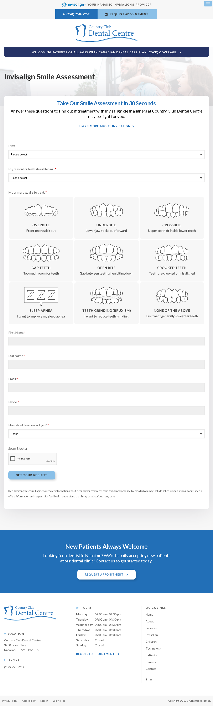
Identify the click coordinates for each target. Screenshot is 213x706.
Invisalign (152, 635)
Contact (151, 668)
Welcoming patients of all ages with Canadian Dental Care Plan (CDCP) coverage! (104, 52)
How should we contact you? (28, 425)
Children (151, 641)
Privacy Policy (9, 700)
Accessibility (29, 700)
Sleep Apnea (41, 303)
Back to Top (59, 700)
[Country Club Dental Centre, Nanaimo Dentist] (30, 624)
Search (44, 700)
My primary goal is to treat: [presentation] (27, 192)
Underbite (106, 218)
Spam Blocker (17, 448)
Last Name (16, 356)
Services (151, 628)
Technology (153, 648)
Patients (151, 655)
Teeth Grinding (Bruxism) (106, 303)
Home (149, 614)
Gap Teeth (41, 260)
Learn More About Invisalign (104, 126)
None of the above (172, 303)
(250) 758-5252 (78, 14)
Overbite (41, 218)
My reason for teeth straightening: (32, 169)
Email (13, 379)
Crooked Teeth (172, 260)
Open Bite (106, 260)
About (150, 621)
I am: (11, 146)
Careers (151, 662)
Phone (13, 402)
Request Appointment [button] (129, 14)
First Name (16, 332)
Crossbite (172, 218)
